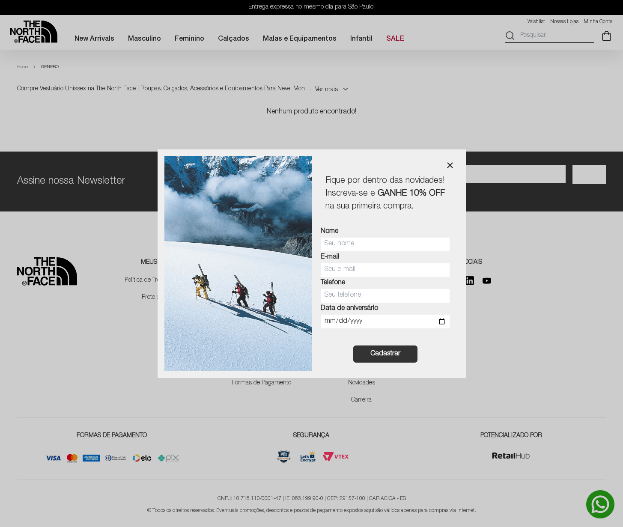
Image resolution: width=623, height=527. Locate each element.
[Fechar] (450, 165)
